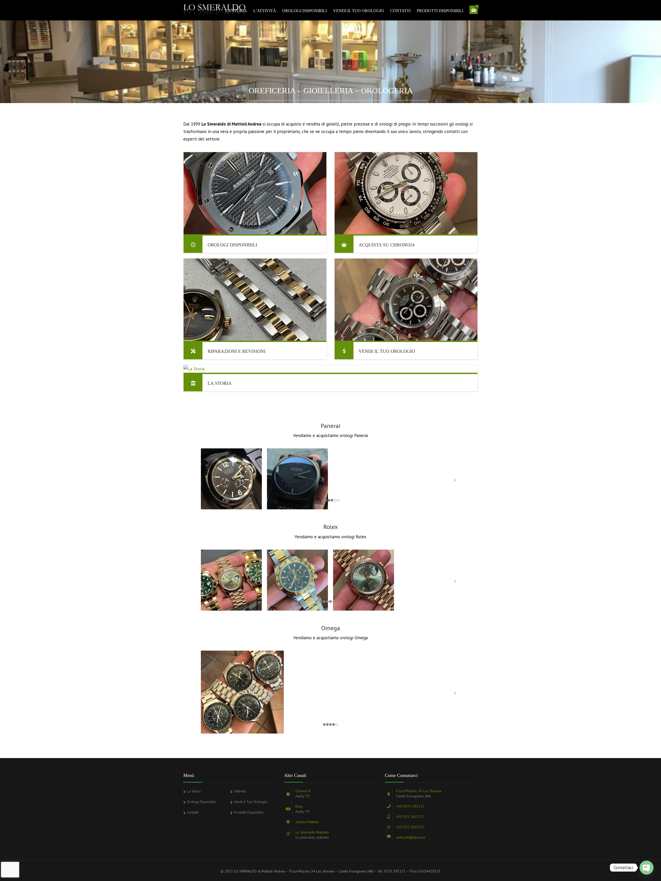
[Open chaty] (647, 868)
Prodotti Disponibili (440, 11)
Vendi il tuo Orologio (387, 351)
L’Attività (264, 11)
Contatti (400, 11)
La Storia (236, 11)
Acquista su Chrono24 (386, 245)
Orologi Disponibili (304, 11)
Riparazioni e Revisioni (236, 351)
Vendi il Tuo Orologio (358, 11)
